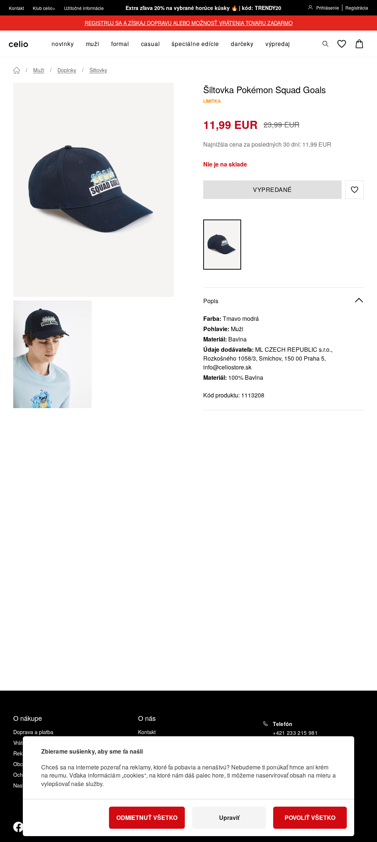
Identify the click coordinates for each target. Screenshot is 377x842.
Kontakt (16, 8)
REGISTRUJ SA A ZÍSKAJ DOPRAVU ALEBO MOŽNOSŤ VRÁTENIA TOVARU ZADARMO (189, 23)
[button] (354, 189)
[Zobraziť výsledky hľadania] (325, 44)
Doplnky (66, 70)
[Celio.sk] (18, 44)
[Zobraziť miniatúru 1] (52, 354)
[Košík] (359, 43)
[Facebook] (18, 827)
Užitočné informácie (84, 8)
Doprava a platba (33, 732)
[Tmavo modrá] (222, 245)
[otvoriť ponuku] (76, 43)
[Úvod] (16, 70)
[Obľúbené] (341, 43)
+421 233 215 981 (295, 732)
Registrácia (356, 7)
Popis (210, 301)
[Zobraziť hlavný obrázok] (93, 190)
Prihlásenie (327, 7)
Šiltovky (98, 70)
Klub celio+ (44, 8)
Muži (38, 70)
